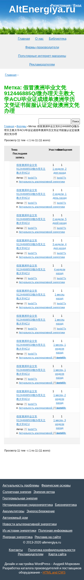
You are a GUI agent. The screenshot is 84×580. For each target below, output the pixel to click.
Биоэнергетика (66, 505)
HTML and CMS (54, 572)
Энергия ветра (44, 492)
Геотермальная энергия (20, 498)
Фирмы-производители (42, 47)
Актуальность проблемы (21, 485)
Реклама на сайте (48, 537)
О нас (39, 38)
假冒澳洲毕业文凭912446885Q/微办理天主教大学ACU (30, 169)
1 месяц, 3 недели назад (59, 424)
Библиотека (57, 38)
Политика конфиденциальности (51, 550)
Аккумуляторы (13, 511)
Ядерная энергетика (18, 537)
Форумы (21, 126)
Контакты (16, 550)
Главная (24, 38)
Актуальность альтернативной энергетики (42, 181)
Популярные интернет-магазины (42, 56)
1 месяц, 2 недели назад (59, 399)
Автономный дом (15, 517)
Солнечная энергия (17, 492)
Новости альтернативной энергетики (30, 524)
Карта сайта (57, 554)
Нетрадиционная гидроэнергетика (28, 505)
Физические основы (56, 485)
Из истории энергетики (19, 530)
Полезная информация (55, 530)
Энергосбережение (40, 511)
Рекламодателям (42, 64)
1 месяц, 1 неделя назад (59, 348)
